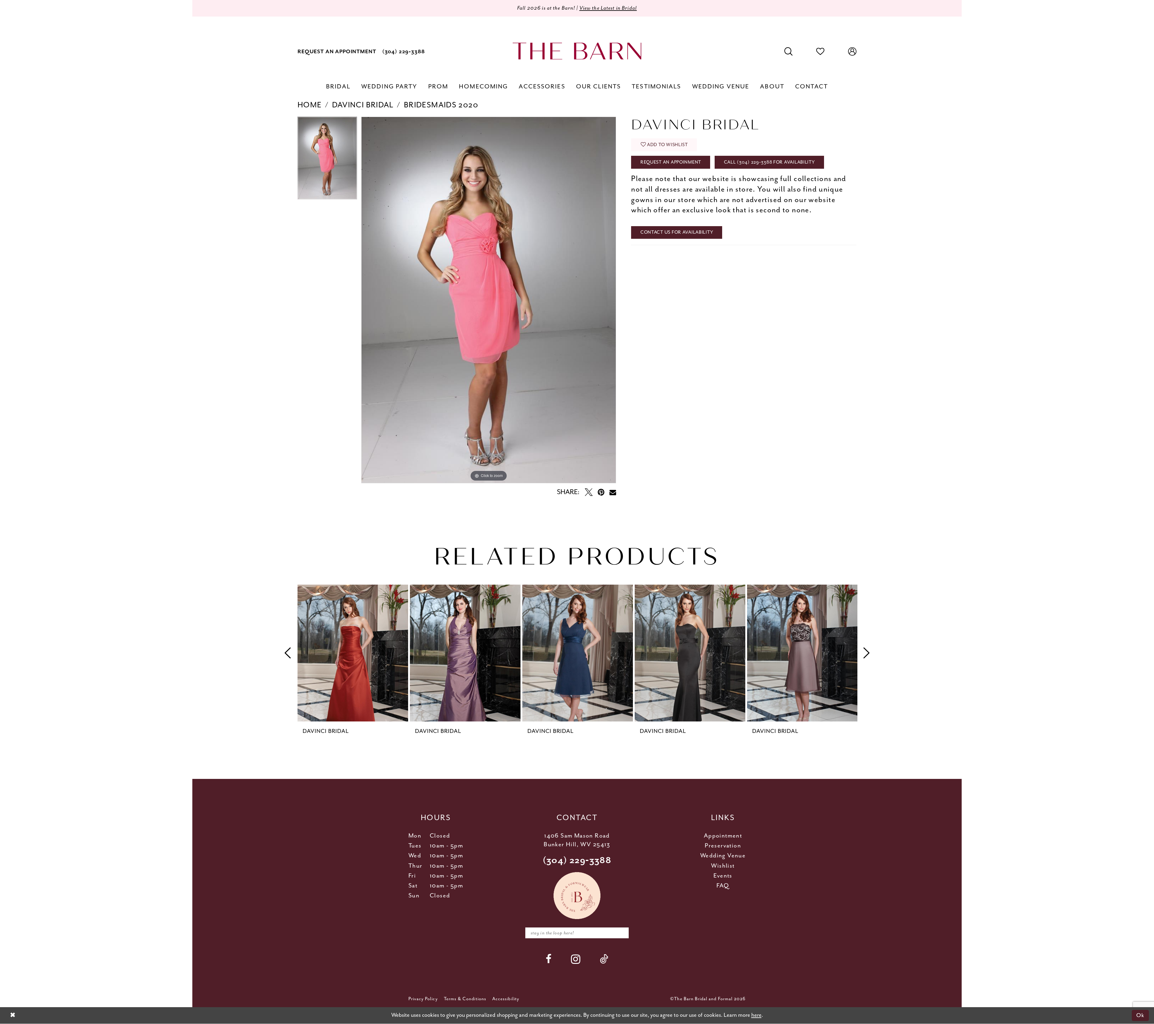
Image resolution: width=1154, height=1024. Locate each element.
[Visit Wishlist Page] (820, 52)
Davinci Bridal (363, 105)
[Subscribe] (620, 933)
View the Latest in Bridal (608, 8)
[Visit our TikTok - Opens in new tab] (604, 959)
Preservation (723, 845)
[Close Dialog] (12, 1015)
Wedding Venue (723, 855)
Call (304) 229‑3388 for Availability (769, 162)
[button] (852, 52)
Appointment (723, 835)
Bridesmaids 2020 (441, 105)
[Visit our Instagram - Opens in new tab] (576, 959)
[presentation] (353, 653)
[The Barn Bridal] (577, 50)
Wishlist (722, 866)
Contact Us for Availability (676, 232)
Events (722, 875)
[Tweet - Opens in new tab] (589, 492)
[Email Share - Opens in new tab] (612, 492)
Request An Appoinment (670, 162)
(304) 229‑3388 (577, 861)
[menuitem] (337, 52)
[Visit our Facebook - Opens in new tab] (549, 959)
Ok (1140, 1015)
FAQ (722, 885)
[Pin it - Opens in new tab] (601, 492)
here (756, 1015)
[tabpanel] (327, 160)
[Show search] (788, 52)
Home (310, 105)
